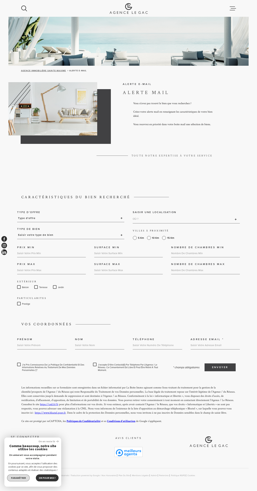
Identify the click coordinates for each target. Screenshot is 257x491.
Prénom (25, 339)
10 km (155, 238)
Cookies (191, 475)
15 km (170, 238)
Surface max (107, 264)
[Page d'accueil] (128, 8)
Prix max (26, 264)
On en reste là (46, 441)
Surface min (107, 247)
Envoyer (220, 367)
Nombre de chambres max (198, 264)
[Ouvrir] (24, 8)
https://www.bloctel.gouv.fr (50, 413)
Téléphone (144, 339)
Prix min (26, 247)
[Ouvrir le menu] (233, 8)
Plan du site (124, 475)
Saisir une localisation (154, 212)
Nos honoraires (109, 475)
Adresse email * (207, 339)
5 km (141, 238)
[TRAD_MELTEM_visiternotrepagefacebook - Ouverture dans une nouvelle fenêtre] (4, 239)
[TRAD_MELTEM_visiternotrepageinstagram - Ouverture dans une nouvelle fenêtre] (4, 245)
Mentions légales (140, 475)
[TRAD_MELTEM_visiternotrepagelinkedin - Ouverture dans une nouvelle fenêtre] (4, 252)
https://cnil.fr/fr (49, 404)
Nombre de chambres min (197, 247)
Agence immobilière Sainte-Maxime (43, 70)
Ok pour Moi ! (47, 477)
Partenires (164, 475)
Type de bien (28, 229)
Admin (154, 475)
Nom (79, 339)
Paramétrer (18, 477)
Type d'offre (28, 212)
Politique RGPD (178, 475)
